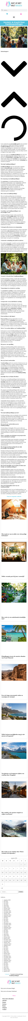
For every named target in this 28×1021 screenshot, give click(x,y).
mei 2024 (6, 933)
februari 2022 (7, 970)
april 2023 (6, 950)
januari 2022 (7, 971)
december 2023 (7, 939)
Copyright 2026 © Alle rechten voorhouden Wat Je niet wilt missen (14, 1016)
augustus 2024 (7, 928)
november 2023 (7, 941)
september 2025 (7, 915)
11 (6, 872)
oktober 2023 (7, 942)
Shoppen (4, 1007)
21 (17, 876)
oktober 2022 (7, 959)
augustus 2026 (7, 900)
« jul (2, 888)
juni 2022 (6, 964)
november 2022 (7, 957)
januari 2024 (7, 938)
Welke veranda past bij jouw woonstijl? (13, 576)
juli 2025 (6, 917)
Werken (4, 1004)
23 (25, 876)
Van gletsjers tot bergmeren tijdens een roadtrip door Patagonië (13, 774)
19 (10, 876)
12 (10, 872)
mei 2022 (6, 965)
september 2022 (7, 960)
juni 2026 (6, 902)
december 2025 (7, 911)
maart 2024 (6, 935)
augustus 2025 (7, 916)
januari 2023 (7, 955)
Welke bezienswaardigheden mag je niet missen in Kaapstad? (13, 735)
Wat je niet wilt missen (8, 998)
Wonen (4, 1002)
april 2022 (6, 967)
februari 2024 (7, 937)
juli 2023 (6, 946)
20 (13, 876)
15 (21, 872)
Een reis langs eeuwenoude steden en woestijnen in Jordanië (12, 696)
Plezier (4, 1006)
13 (13, 872)
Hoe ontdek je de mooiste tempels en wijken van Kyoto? (12, 813)
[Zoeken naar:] (9, 891)
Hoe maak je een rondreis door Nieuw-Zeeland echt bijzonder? (13, 852)
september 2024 (7, 927)
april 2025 (6, 922)
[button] (14, 17)
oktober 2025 (7, 913)
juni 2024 (6, 931)
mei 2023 (6, 949)
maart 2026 (6, 906)
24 (2, 880)
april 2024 (6, 934)
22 (21, 876)
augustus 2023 (7, 945)
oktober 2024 (7, 926)
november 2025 (7, 912)
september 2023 (7, 944)
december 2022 (7, 956)
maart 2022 (6, 968)
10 (2, 872)
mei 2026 (6, 904)
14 (17, 872)
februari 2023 (7, 953)
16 (25, 872)
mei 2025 (6, 920)
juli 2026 (6, 901)
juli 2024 (6, 930)
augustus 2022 (7, 961)
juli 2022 (6, 963)
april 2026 (6, 905)
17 (2, 876)
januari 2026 (7, 909)
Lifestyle (7, 974)
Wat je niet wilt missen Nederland (9, 991)
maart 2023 (6, 952)
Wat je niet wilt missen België (8, 988)
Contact (4, 1009)
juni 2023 (6, 948)
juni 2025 (6, 919)
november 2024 (7, 924)
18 (6, 876)
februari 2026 (7, 908)
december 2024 (7, 923)
